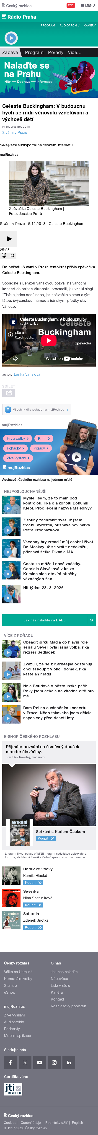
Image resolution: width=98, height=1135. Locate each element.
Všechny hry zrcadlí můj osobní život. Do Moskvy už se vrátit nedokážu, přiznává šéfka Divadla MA (59, 547)
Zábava (10, 52)
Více (75, 52)
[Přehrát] (8, 239)
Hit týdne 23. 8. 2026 (43, 587)
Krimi (42, 438)
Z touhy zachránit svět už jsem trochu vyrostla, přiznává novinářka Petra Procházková (56, 525)
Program (48, 25)
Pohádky (14, 448)
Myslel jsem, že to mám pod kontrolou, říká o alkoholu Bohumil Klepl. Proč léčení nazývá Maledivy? (57, 503)
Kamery (90, 25)
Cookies (10, 1123)
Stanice (10, 985)
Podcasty (12, 1029)
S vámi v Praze (14, 132)
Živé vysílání (16, 458)
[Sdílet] (12, 256)
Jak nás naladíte (64, 972)
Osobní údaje (31, 1123)
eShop (9, 992)
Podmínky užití (56, 1123)
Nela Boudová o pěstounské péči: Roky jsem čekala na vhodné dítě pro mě (58, 691)
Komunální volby (18, 979)
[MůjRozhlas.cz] (9, 155)
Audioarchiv (69, 25)
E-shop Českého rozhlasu (32, 736)
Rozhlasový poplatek (68, 1006)
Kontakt (57, 999)
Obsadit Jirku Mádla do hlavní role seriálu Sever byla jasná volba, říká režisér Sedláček (56, 647)
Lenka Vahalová (27, 374)
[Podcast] (4, 256)
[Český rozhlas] (16, 5)
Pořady (55, 52)
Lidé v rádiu (60, 985)
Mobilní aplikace (17, 1036)
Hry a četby (16, 438)
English (77, 1123)
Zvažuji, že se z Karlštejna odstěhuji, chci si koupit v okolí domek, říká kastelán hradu (58, 669)
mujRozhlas (12, 425)
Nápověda (59, 979)
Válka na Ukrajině (18, 972)
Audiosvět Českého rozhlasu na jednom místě (37, 479)
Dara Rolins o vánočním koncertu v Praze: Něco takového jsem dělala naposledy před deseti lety (57, 713)
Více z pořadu (19, 635)
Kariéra (57, 992)
